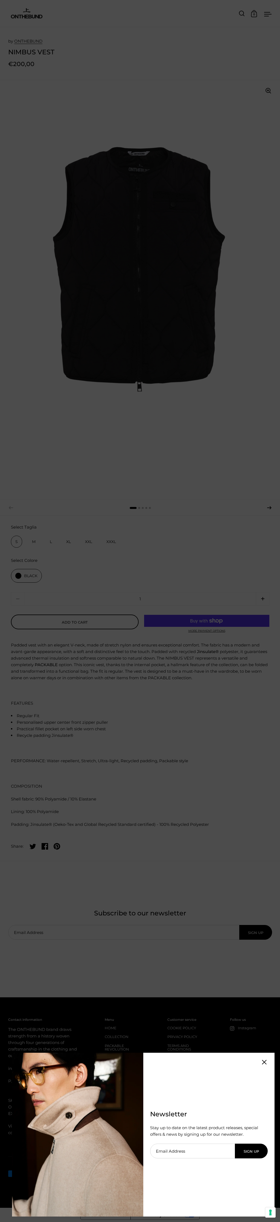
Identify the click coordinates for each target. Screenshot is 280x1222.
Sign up (251, 1151)
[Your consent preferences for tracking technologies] (270, 1212)
